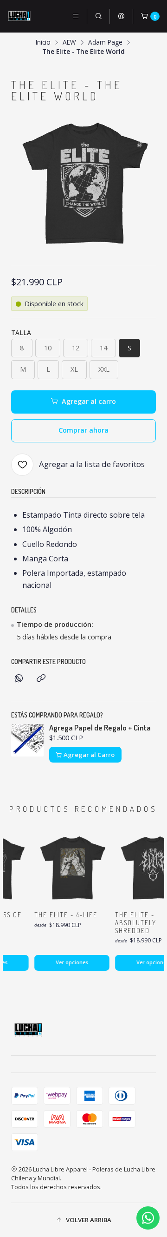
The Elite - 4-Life (63, 915)
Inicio (43, 42)
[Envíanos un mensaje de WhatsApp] (148, 1218)
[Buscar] (98, 16)
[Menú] (75, 16)
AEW (69, 42)
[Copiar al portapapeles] (41, 679)
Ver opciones (69, 962)
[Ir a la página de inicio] (19, 16)
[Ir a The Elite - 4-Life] (69, 867)
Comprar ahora (83, 430)
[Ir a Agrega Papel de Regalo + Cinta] (27, 740)
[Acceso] (121, 16)
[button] (83, 1219)
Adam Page (105, 42)
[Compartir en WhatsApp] (18, 679)
